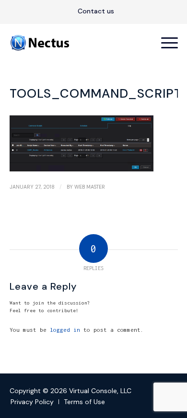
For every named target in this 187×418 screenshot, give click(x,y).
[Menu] (165, 42)
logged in (65, 330)
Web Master (89, 187)
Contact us (96, 11)
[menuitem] (96, 11)
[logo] (77, 42)
